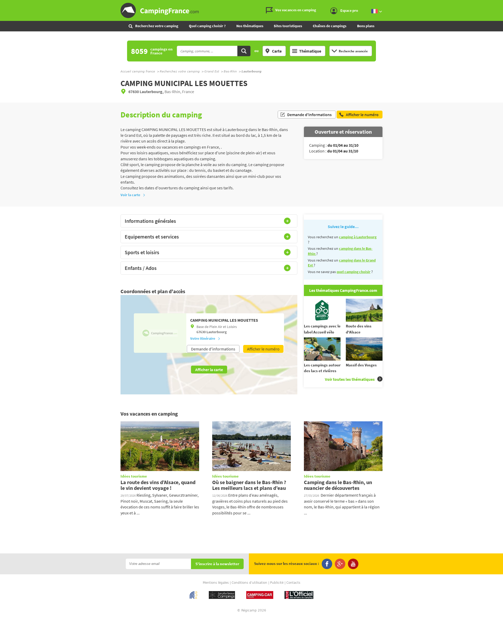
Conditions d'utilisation (249, 583)
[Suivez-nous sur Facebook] (327, 564)
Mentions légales (216, 583)
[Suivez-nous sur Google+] (340, 564)
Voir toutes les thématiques (350, 379)
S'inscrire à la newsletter (217, 564)
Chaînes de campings (329, 26)
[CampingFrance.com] (251, 10)
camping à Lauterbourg (357, 237)
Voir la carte (130, 194)
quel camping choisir (353, 271)
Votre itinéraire (202, 338)
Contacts (293, 583)
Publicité (276, 583)
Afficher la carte (209, 369)
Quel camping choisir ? (207, 26)
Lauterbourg (216, 332)
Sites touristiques (288, 26)
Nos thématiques (249, 26)
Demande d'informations (309, 114)
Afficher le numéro (263, 348)
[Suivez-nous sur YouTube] (353, 564)
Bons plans (365, 26)
